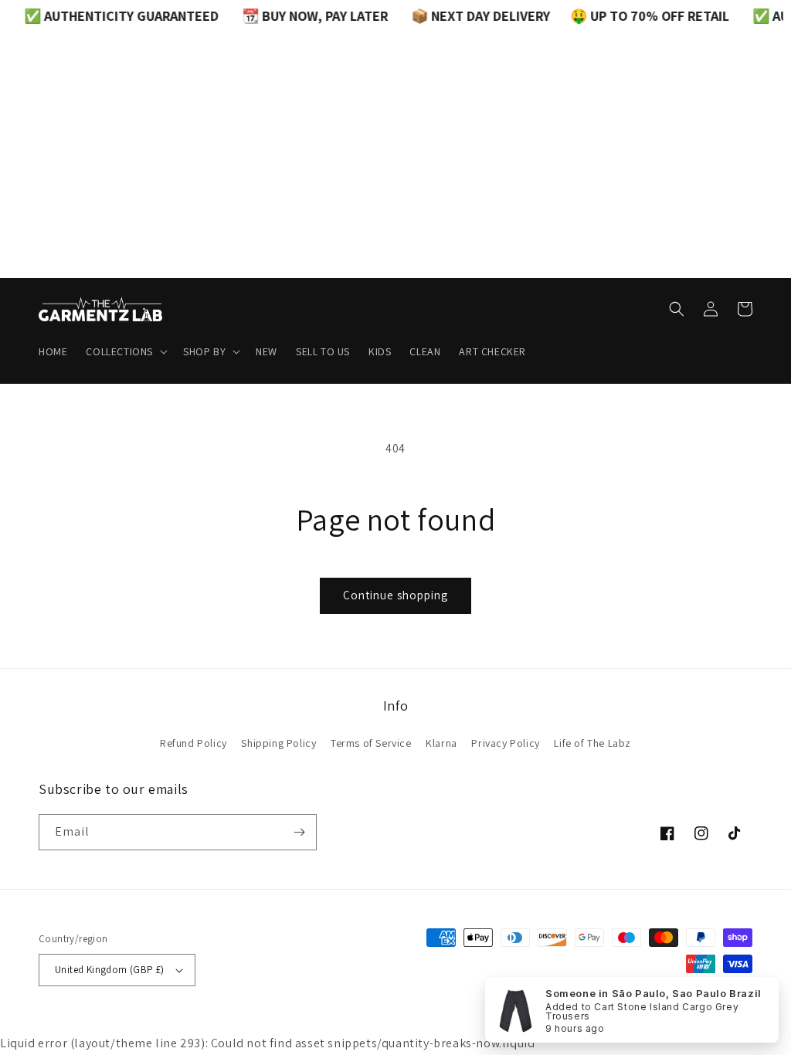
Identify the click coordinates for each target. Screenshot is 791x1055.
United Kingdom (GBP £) (110, 969)
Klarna (441, 743)
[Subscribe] (299, 832)
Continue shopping (395, 595)
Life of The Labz (592, 743)
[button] (125, 351)
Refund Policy (193, 743)
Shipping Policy (278, 743)
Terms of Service (371, 743)
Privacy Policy (505, 743)
